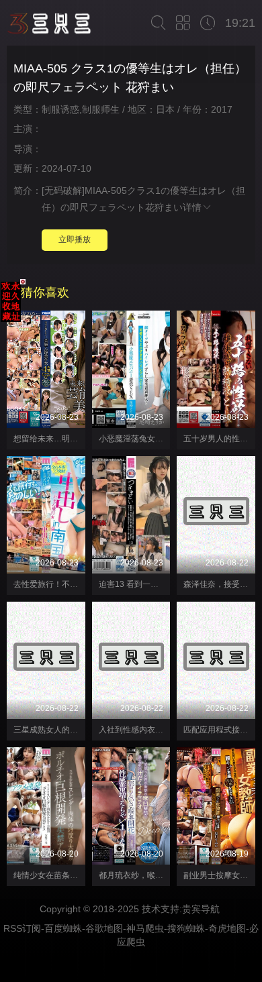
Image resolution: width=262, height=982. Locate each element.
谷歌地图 (104, 928)
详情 (192, 207)
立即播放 (74, 239)
